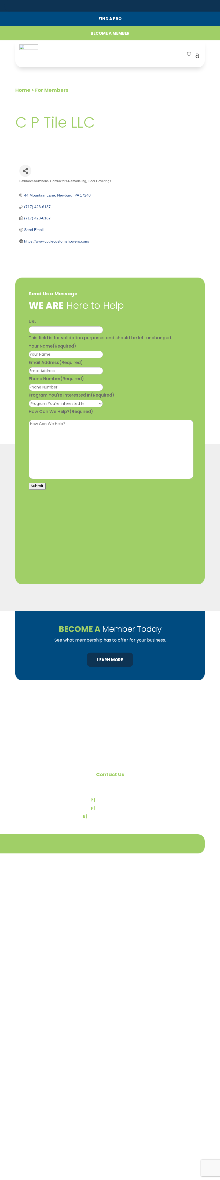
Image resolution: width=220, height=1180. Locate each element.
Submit (37, 486)
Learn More (110, 660)
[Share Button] (25, 171)
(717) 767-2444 (113, 800)
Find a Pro (110, 19)
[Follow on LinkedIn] (102, 5)
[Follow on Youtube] (133, 5)
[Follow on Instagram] (122, 5)
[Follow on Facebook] (112, 5)
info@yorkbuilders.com (113, 816)
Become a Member (110, 33)
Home (22, 90)
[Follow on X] (92, 5)
